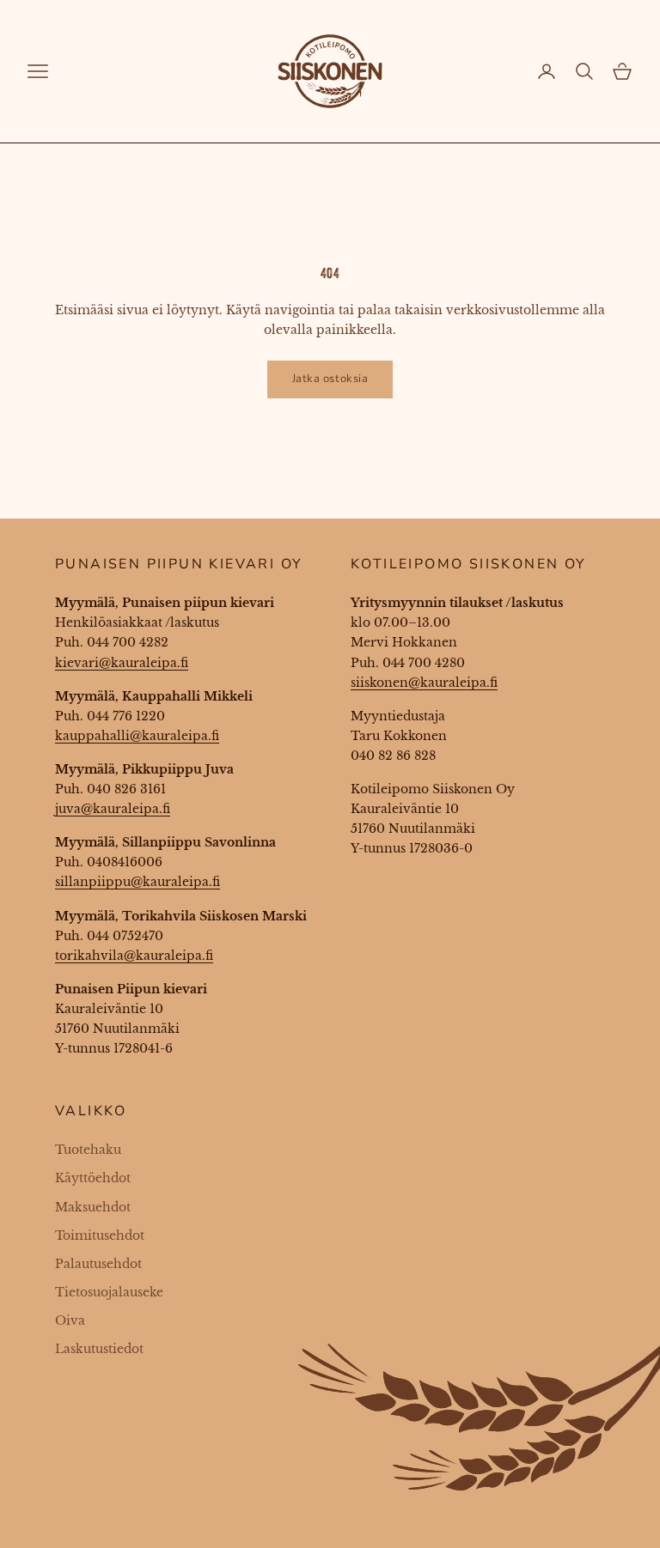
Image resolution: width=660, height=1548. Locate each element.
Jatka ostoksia (330, 378)
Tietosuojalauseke (109, 1292)
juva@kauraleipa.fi (112, 808)
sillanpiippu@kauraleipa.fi (137, 881)
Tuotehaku (88, 1149)
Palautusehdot (98, 1264)
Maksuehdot (93, 1207)
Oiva (70, 1320)
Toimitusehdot (99, 1235)
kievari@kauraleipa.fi (121, 663)
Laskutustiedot (99, 1349)
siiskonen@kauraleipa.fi (424, 682)
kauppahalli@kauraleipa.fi (137, 736)
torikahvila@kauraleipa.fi (134, 955)
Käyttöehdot (93, 1178)
